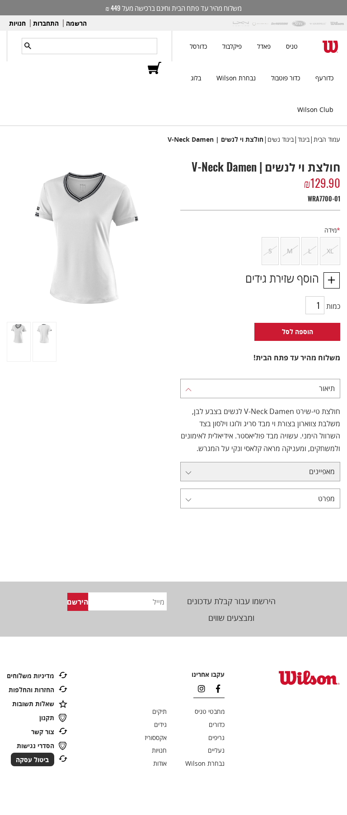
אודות (160, 763)
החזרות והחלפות (31, 689)
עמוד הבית (327, 139)
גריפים (216, 737)
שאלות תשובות (33, 703)
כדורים (217, 724)
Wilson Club (315, 109)
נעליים (216, 750)
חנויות (17, 23)
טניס (292, 46)
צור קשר (42, 731)
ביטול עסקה (32, 759)
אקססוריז (156, 737)
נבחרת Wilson (236, 78)
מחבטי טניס (210, 711)
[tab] (260, 389)
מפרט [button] (326, 498)
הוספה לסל (297, 331)
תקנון (46, 717)
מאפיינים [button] (322, 471)
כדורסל (198, 46)
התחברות (46, 23)
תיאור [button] (327, 388)
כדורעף (324, 78)
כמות (333, 306)
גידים (160, 724)
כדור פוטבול (285, 78)
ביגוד (303, 139)
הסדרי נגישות (35, 745)
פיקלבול (232, 46)
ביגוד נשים (280, 139)
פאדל (264, 46)
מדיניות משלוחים (30, 675)
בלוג (196, 78)
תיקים (159, 711)
